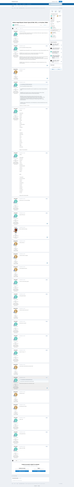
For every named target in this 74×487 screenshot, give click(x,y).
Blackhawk (53, 45)
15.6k (16, 52)
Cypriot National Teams (22, 25)
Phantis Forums (15, 1)
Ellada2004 (16, 69)
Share (59, 69)
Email (53, 69)
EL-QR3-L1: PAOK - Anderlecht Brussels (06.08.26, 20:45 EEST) (55, 61)
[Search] (61, 4)
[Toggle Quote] (20, 84)
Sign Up (60, 1)
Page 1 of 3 (21, 28)
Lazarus (15, 227)
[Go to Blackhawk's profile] (51, 44)
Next (16, 28)
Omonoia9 (16, 24)
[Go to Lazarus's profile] (15, 230)
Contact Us (35, 485)
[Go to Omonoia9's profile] (13, 25)
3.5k (16, 260)
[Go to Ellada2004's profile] (15, 72)
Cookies (39, 485)
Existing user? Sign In (55, 1)
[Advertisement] (26, 15)
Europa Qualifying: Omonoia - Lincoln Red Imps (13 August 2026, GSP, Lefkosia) (55, 52)
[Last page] (18, 28)
